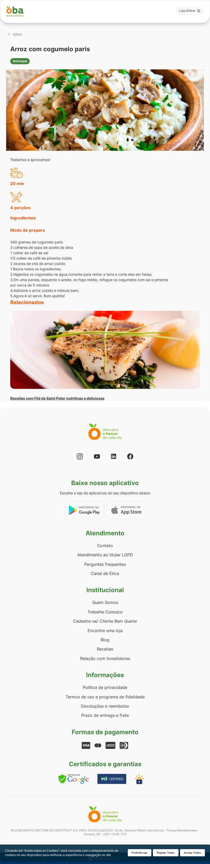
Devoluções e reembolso (105, 706)
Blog (105, 639)
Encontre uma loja (105, 630)
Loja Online (187, 11)
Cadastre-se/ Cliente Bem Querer (105, 621)
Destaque (20, 61)
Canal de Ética (105, 573)
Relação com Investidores (105, 658)
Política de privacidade (105, 687)
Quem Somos (105, 602)
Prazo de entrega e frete (105, 715)
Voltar (17, 34)
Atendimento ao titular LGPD (105, 554)
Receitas (105, 649)
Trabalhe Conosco (105, 611)
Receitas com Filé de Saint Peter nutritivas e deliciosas (57, 398)
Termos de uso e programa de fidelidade (105, 696)
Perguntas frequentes (105, 564)
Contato (105, 545)
